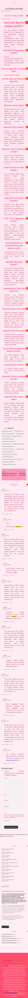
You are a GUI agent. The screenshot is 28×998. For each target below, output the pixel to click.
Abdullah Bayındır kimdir (7, 431)
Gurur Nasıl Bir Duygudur (7, 934)
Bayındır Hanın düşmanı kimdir (9, 449)
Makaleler (11, 428)
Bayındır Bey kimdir (6, 436)
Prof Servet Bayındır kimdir (8, 456)
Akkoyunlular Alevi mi (18, 431)
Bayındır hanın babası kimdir (8, 446)
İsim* (5, 794)
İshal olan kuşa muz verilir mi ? (8, 879)
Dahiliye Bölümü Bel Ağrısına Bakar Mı (9, 942)
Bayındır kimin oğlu (20, 449)
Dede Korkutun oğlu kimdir (8, 451)
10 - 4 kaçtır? (7, 820)
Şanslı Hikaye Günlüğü (14, 8)
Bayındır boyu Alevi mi (7, 444)
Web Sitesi (6, 806)
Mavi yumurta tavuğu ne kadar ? (8, 876)
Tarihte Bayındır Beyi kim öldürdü (9, 464)
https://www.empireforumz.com (8, 834)
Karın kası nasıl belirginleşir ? (7, 852)
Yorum (5, 778)
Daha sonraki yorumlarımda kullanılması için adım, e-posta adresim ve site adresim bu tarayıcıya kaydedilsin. (14, 816)
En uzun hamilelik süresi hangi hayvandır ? (10, 866)
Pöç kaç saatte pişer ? (6, 855)
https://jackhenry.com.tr (21, 834)
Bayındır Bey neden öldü (17, 436)
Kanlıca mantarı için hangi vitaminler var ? (10, 862)
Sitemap (11, 836)
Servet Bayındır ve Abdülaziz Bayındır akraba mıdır (12, 459)
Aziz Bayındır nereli (20, 433)
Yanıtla (10, 513)
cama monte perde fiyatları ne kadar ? (9, 859)
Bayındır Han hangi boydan (18, 444)
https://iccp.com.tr (4, 836)
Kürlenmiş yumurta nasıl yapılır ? (8, 849)
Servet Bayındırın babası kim (8, 461)
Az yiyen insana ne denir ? (7, 869)
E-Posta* (6, 800)
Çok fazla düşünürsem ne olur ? (8, 872)
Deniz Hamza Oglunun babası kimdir (10, 454)
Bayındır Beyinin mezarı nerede (9, 441)
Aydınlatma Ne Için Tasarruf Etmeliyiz (9, 938)
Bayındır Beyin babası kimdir (8, 438)
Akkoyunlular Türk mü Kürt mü (8, 433)
